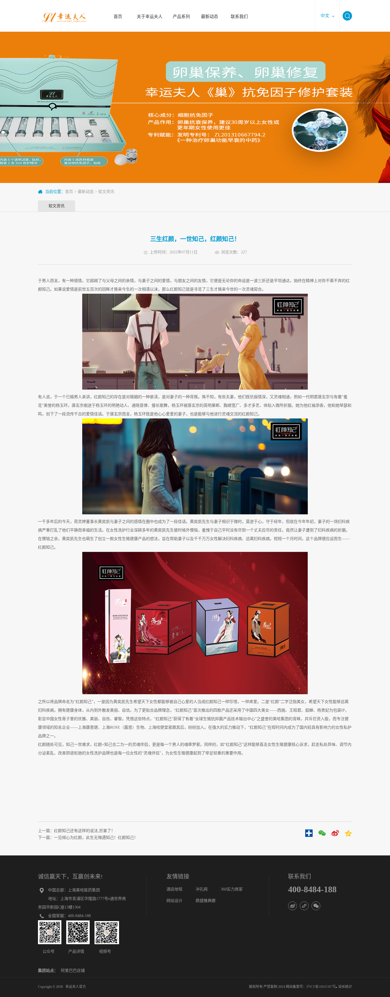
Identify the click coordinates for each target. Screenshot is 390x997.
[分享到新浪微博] (335, 833)
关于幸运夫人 (149, 13)
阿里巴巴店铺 (73, 970)
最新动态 (209, 13)
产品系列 (181, 13)
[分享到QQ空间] (348, 833)
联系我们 (239, 13)
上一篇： (76, 831)
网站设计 (174, 901)
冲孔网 (202, 889)
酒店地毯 (174, 889)
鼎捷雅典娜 (206, 901)
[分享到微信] (322, 833)
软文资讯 (106, 192)
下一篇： (88, 837)
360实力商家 (232, 889)
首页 (118, 13)
